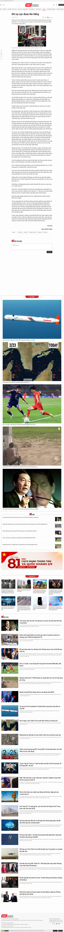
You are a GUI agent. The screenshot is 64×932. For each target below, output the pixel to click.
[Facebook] (43, 17)
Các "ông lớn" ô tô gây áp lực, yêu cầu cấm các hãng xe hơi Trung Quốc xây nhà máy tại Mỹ (40, 807)
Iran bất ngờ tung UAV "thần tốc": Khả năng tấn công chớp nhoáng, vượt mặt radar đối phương (41, 864)
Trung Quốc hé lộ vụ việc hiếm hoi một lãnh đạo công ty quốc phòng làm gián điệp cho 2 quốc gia (55, 592)
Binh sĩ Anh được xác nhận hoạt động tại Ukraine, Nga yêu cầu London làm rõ (39, 793)
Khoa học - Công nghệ (23, 9)
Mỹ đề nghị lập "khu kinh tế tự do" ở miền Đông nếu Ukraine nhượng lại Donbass (41, 879)
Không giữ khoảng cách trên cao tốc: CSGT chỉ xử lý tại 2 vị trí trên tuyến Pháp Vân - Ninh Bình (24, 609)
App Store (55, 931)
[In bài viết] (45, 17)
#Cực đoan (20, 232)
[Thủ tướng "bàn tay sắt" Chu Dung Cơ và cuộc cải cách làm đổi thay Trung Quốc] (32, 488)
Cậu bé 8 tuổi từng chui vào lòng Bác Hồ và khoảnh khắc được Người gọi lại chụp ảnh (7, 591)
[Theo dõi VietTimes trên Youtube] (56, 923)
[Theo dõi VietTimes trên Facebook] (52, 923)
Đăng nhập (61, 4)
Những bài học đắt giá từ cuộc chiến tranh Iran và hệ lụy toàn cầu (40, 735)
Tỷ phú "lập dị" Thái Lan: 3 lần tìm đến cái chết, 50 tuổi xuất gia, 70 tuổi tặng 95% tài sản (40, 764)
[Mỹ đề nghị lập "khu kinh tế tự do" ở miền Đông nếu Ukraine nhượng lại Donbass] (9, 882)
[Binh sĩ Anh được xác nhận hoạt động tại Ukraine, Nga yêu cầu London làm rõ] (9, 796)
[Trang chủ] (1, 9)
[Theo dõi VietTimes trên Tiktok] (59, 923)
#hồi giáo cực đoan (32, 232)
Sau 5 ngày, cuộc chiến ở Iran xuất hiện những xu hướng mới (16, 382)
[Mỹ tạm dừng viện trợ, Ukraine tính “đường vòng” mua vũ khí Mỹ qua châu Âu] (58, 533)
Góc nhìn (9, 9)
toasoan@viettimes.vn (56, 918)
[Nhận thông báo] (53, 5)
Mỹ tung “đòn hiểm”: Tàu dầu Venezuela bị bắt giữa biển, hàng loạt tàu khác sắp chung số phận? (40, 836)
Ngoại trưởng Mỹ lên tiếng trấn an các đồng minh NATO (37, 692)
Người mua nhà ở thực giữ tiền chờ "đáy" (24, 590)
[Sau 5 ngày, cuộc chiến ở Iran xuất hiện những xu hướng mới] (32, 361)
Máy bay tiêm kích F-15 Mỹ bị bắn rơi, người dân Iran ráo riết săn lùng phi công (20, 466)
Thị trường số (31, 9)
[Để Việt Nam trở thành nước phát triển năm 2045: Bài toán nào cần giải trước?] (56, 601)
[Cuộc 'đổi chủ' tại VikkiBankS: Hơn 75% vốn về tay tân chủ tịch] (8, 601)
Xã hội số (4, 9)
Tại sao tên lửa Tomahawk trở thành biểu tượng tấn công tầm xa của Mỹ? (19, 340)
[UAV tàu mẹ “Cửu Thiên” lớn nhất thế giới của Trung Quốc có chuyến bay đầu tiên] (9, 853)
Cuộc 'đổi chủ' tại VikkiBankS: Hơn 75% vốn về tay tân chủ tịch (8, 608)
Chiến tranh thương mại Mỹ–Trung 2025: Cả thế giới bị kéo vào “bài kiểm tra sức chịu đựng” (41, 750)
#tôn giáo (25, 232)
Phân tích (5, 617)
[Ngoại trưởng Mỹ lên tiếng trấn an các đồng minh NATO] (9, 696)
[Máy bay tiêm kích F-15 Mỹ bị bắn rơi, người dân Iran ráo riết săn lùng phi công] (32, 446)
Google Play (60, 931)
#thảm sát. (45, 232)
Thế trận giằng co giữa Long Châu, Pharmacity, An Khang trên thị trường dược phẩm (39, 591)
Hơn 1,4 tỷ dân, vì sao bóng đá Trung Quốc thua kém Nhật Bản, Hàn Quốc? (19, 424)
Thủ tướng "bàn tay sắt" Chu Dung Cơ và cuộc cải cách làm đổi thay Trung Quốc (20, 509)
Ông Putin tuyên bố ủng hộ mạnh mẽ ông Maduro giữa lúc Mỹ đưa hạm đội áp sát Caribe (40, 893)
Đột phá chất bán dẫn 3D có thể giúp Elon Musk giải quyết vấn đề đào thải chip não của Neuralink (40, 822)
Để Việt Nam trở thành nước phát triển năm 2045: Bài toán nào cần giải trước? (55, 608)
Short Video (38, 9)
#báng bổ (40, 232)
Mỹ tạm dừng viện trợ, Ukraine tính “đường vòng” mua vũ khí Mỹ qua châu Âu (20, 531)
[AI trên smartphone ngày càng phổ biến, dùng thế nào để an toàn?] (40, 601)
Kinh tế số (14, 9)
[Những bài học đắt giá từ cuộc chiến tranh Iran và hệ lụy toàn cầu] (9, 739)
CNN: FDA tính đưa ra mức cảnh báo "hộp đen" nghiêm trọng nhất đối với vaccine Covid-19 (40, 779)
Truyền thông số (60, 9)
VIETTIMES (32, 5)
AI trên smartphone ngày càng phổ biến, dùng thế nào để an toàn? (40, 608)
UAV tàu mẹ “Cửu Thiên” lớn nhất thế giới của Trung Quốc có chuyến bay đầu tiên (41, 850)
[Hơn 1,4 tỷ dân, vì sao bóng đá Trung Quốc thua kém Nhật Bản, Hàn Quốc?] (32, 403)
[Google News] (49, 17)
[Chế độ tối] (56, 5)
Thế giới (44, 9)
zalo (54, 923)
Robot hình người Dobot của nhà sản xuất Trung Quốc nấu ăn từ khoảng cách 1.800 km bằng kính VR (25, 524)
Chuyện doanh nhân (51, 9)
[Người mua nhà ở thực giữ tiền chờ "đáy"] (24, 584)
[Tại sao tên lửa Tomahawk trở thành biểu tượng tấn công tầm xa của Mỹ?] (32, 319)
